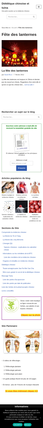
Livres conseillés (8, 291)
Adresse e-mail (21, 160)
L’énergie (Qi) (7, 243)
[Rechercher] (33, 17)
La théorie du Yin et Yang (12, 236)
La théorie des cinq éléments (13, 240)
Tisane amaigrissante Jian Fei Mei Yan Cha (18, 268)
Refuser (27, 425)
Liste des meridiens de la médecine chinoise (20, 257)
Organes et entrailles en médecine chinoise (18, 261)
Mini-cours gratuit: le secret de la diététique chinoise (21, 272)
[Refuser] (40, 418)
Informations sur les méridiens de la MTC (17, 253)
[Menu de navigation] (38, 7)
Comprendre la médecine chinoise (14, 232)
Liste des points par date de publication (17, 283)
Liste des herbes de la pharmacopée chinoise (18, 287)
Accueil (14, 27)
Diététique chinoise (8, 265)
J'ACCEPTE (18, 425)
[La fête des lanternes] (21, 53)
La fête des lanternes (15, 70)
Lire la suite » (29, 85)
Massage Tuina (7, 276)
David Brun (8, 75)
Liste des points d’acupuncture (14, 279)
